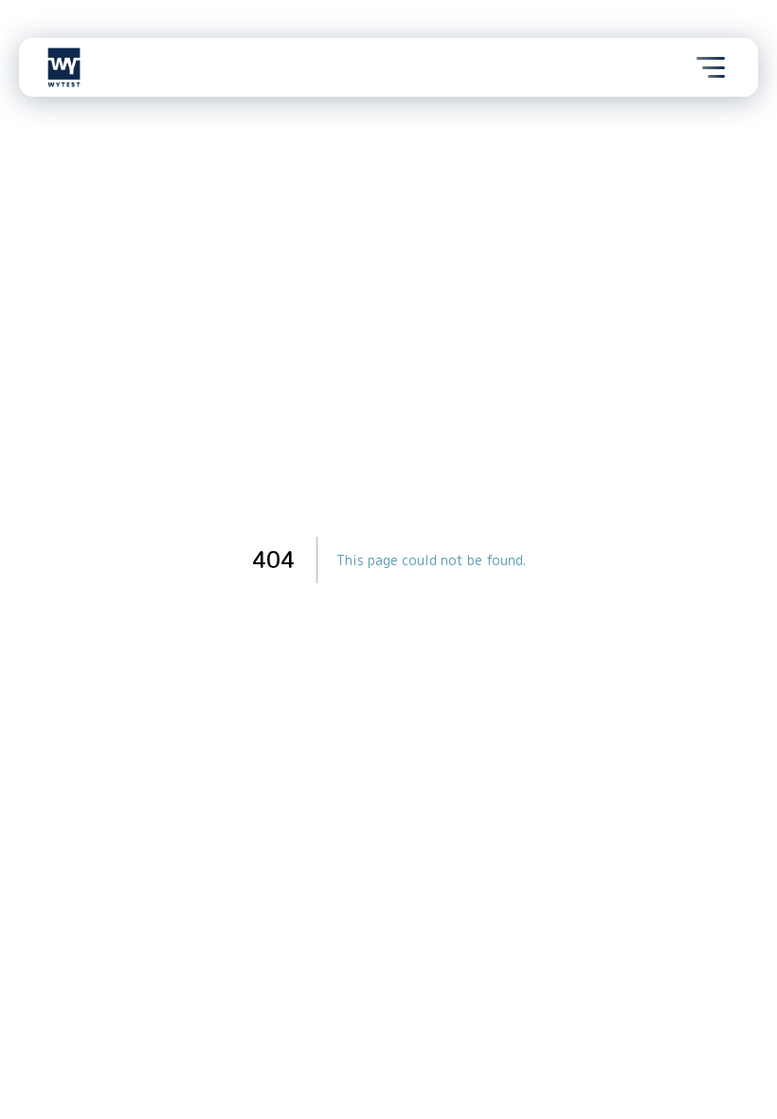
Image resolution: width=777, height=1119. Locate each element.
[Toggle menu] (710, 67)
